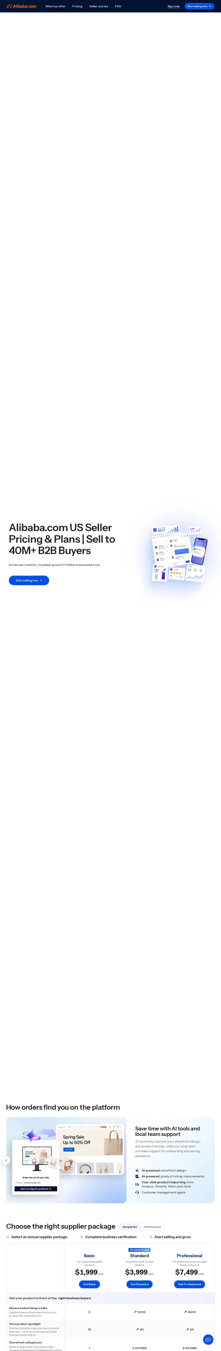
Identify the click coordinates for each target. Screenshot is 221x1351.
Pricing (77, 6)
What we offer (55, 6)
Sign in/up (174, 6)
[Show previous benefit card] (6, 1160)
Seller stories (98, 6)
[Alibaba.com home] (21, 6)
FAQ (118, 6)
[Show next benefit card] (215, 1160)
